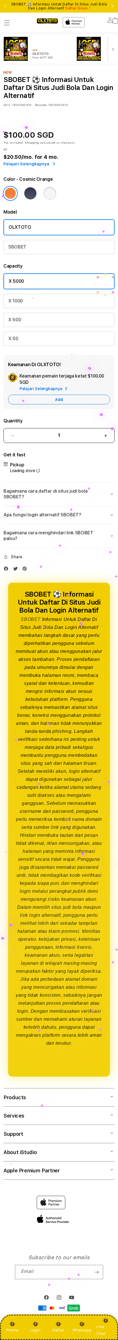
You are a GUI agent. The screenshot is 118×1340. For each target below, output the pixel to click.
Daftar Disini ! (77, 8)
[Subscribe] (96, 1272)
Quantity (12, 421)
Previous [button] (5, 6)
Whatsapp (82, 1330)
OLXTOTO (20, 227)
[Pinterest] (26, 570)
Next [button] (112, 6)
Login (35, 1330)
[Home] (47, 20)
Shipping (32, 142)
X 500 (14, 319)
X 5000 (16, 281)
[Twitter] (17, 570)
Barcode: (41, 105)
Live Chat (101, 1329)
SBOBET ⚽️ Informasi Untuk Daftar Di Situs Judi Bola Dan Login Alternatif (59, 6)
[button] (7, 23)
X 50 (13, 338)
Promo (12, 1330)
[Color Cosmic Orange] (10, 193)
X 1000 (15, 301)
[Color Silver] (50, 193)
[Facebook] (7, 570)
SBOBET (17, 247)
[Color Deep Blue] (30, 193)
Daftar (58, 1330)
